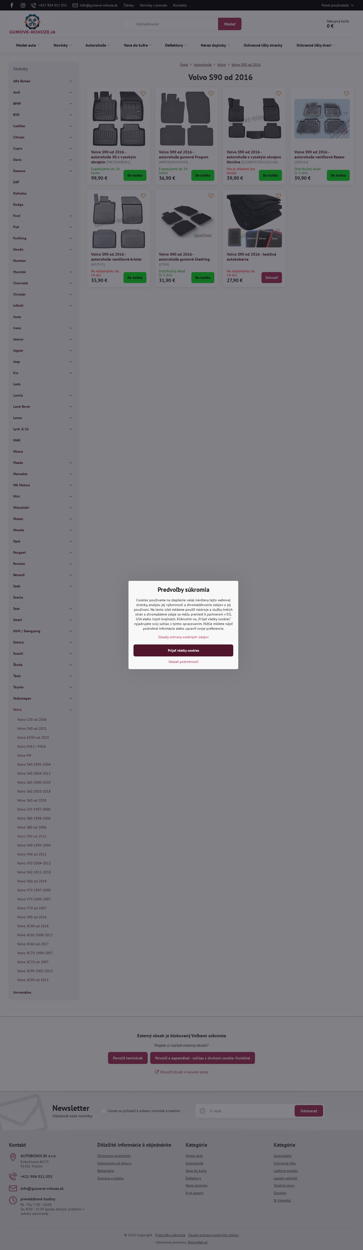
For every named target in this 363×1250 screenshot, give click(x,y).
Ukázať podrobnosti (183, 661)
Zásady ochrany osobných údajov (183, 637)
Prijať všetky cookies (183, 650)
